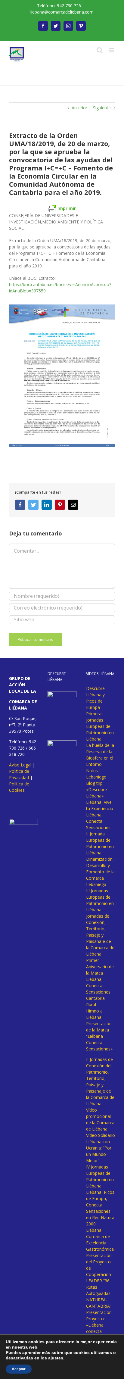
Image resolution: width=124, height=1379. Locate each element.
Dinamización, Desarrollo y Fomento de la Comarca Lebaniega (100, 871)
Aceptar (19, 1369)
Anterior (79, 108)
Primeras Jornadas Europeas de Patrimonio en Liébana (100, 726)
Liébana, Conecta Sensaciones (98, 821)
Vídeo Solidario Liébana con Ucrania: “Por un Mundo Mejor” (100, 1147)
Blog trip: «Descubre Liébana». (96, 789)
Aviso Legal (20, 765)
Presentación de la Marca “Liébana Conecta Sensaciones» (99, 1036)
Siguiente (102, 108)
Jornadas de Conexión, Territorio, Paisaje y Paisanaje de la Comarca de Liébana (100, 935)
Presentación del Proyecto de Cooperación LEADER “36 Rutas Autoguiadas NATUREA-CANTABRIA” (99, 1281)
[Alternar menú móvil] (112, 50)
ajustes (55, 1358)
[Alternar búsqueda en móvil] (100, 50)
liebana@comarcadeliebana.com (62, 12)
